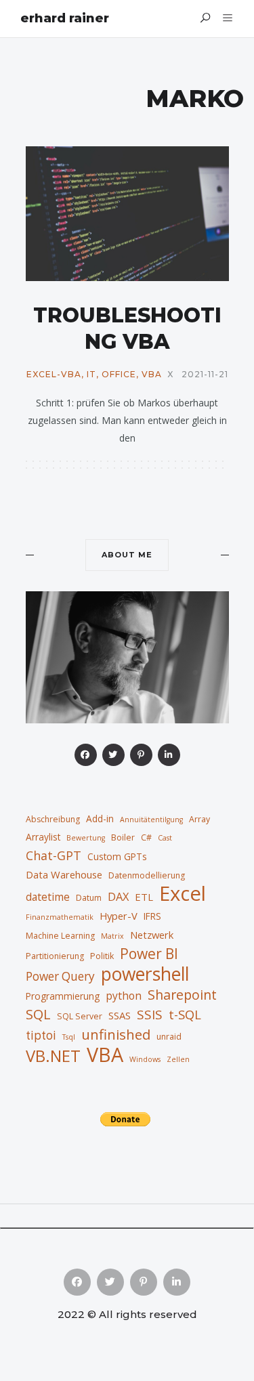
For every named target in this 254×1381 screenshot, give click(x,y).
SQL (38, 1014)
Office (119, 374)
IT (91, 374)
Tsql (68, 1037)
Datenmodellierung (146, 875)
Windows (145, 1059)
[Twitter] (113, 755)
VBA (152, 374)
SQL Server (79, 1016)
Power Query (60, 976)
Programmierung (63, 996)
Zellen (178, 1059)
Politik (102, 956)
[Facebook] (86, 755)
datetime (48, 896)
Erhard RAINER (64, 18)
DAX (118, 896)
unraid (169, 1036)
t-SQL (185, 1014)
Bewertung (85, 838)
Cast (165, 838)
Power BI (149, 953)
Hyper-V (118, 915)
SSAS (119, 1015)
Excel (182, 893)
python (124, 995)
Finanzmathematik (59, 917)
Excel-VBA (53, 374)
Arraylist (43, 836)
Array (199, 819)
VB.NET (53, 1056)
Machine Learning (60, 935)
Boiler (123, 837)
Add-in (100, 818)
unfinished (115, 1034)
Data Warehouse (64, 874)
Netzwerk (151, 934)
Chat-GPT (53, 855)
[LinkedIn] (169, 755)
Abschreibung (53, 819)
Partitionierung (55, 956)
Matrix (112, 936)
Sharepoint (182, 995)
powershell (145, 974)
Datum (89, 898)
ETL (144, 897)
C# (146, 837)
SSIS (150, 1014)
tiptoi (41, 1035)
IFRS (152, 916)
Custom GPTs (117, 856)
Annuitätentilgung (151, 819)
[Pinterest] (141, 755)
